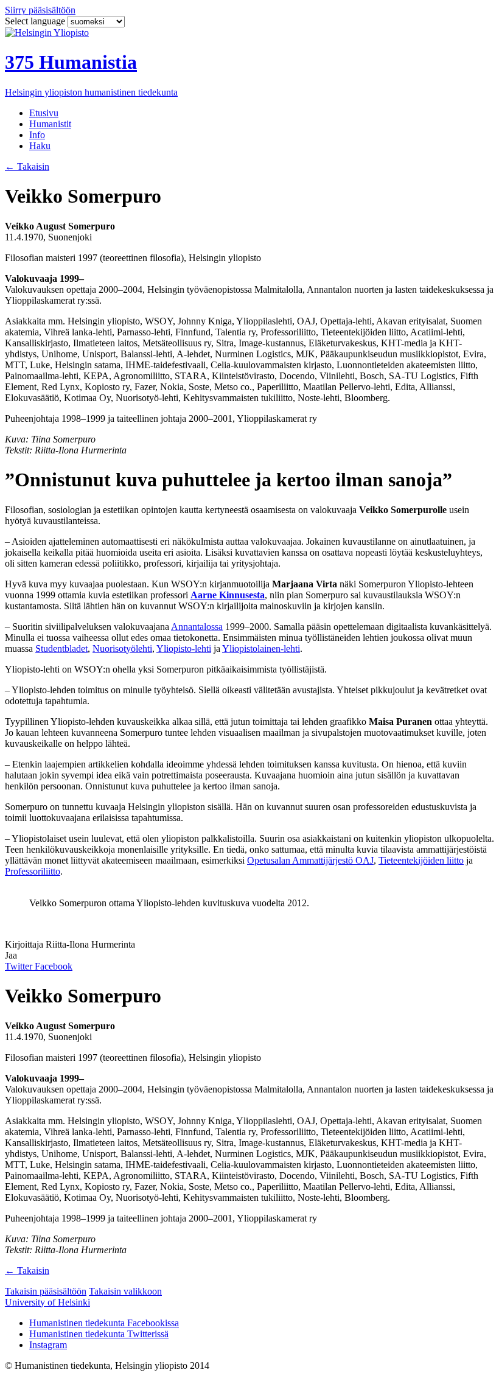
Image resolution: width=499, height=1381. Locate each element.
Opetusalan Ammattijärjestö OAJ (310, 860)
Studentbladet (61, 648)
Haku (40, 146)
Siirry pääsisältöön (40, 10)
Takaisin (27, 166)
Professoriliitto (32, 871)
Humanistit (50, 124)
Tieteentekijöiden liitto (421, 860)
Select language (36, 21)
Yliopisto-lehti (183, 648)
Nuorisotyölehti (122, 648)
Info (37, 135)
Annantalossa (197, 626)
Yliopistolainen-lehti (261, 648)
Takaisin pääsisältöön (45, 1291)
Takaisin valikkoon (125, 1291)
